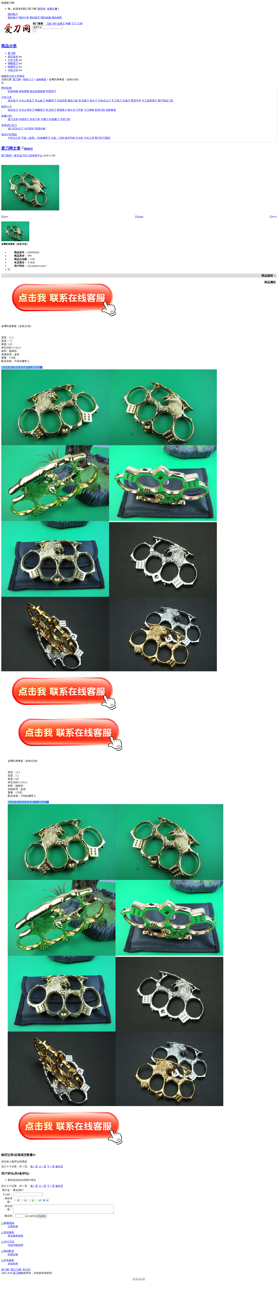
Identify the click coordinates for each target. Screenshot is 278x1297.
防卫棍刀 (84, 100)
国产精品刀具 (165, 100)
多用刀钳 (100, 110)
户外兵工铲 (14, 138)
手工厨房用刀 (149, 100)
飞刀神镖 (89, 110)
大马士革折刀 (26, 110)
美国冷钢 (40, 128)
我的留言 (35, 17)
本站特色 (13, 1263)
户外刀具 (13, 60)
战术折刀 (13, 110)
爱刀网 (11, 53)
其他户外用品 (9, 134)
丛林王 (61, 23)
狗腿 (68, 23)
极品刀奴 (73, 100)
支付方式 (9, 1241)
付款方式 (13, 70)
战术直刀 (13, 100)
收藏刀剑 (6, 116)
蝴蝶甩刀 (13, 63)
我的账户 (13, 14)
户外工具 (89, 138)
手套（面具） (29, 138)
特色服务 (9, 1260)
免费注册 (52, 8)
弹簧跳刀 (62, 110)
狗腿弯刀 (13, 66)
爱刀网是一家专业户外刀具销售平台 (21, 155)
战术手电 (70, 138)
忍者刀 (126, 100)
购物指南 (9, 1223)
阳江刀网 (16, 1269)
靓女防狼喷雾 (37, 91)
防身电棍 (13, 91)
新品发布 (13, 56)
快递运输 (13, 1254)
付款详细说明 (15, 1245)
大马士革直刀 (26, 100)
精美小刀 (28, 79)
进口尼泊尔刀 (15, 128)
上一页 (42, 1166)
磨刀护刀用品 (102, 138)
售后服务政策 (15, 1235)
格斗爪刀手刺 (75, 110)
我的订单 (24, 17)
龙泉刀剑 (35, 119)
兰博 (79, 23)
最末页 (59, 1166)
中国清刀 (24, 119)
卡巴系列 (29, 128)
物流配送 (9, 1251)
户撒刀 (44, 119)
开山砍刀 (40, 100)
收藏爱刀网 (7, 2)
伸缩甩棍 (24, 91)
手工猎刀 (116, 100)
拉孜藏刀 (54, 119)
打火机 (79, 138)
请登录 (41, 8)
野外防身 (6, 88)
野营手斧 (136, 100)
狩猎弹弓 (51, 91)
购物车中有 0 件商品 (12, 76)
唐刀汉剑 (13, 119)
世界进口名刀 (9, 125)
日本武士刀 (104, 100)
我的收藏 (46, 17)
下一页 (51, 1166)
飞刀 (74, 23)
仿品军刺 (62, 100)
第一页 (34, 1166)
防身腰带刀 (43, 138)
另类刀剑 (65, 119)
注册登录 (13, 1226)
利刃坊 (27, 1269)
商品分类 (9, 46)
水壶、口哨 (57, 138)
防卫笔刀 (51, 110)
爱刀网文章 (11, 148)
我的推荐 (56, 17)
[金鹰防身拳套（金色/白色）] (30, 214)
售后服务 (9, 1232)
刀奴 (48, 23)
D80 (54, 23)
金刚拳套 (41, 79)
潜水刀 (93, 100)
